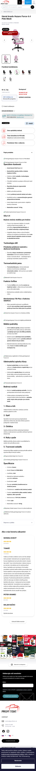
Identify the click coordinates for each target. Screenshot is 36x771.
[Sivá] (10, 72)
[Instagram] (7, 730)
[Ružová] (17, 72)
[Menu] (34, 2)
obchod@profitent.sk (11, 721)
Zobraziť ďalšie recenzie (18, 621)
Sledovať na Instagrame (19, 664)
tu (29, 756)
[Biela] (10, 79)
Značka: (5, 24)
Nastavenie (18, 760)
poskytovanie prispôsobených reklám (12, 754)
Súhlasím (18, 766)
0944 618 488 (10, 725)
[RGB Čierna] (29, 72)
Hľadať (32, 7)
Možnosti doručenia (25, 97)
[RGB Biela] (4, 79)
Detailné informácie (7, 111)
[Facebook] (3, 730)
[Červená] (23, 72)
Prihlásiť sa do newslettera (10, 696)
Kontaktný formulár (10, 740)
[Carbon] (4, 72)
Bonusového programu (9, 99)
